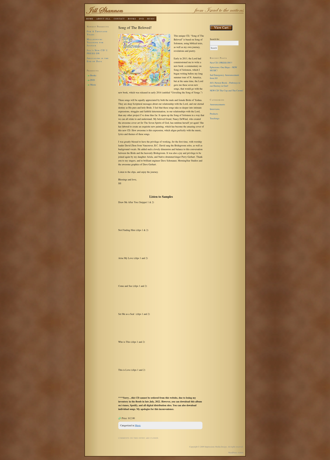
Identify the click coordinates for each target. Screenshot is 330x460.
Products (214, 113)
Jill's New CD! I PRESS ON (97, 52)
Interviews (214, 109)
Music (151, 18)
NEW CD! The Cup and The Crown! (226, 90)
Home (89, 18)
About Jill (103, 18)
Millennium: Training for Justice (95, 42)
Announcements (217, 104)
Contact (119, 18)
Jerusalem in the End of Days (98, 60)
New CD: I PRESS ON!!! (221, 62)
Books (132, 18)
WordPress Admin (235, 452)
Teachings (214, 118)
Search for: (215, 39)
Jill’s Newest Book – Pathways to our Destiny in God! (225, 84)
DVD (141, 18)
